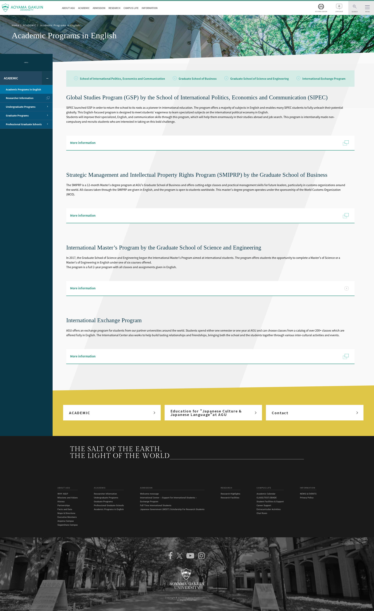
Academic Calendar (266, 494)
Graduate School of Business (198, 79)
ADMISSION (99, 8)
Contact (280, 412)
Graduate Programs (103, 501)
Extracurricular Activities (269, 509)
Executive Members (67, 517)
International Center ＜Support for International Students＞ (168, 497)
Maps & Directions (66, 513)
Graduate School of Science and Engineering (259, 79)
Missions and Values (67, 497)
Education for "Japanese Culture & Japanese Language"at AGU (206, 412)
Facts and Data (64, 509)
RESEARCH (114, 8)
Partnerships (63, 505)
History (60, 501)
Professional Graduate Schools (109, 505)
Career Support (264, 505)
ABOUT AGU (68, 8)
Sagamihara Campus (67, 525)
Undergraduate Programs (106, 497)
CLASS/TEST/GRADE (267, 497)
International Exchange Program (324, 79)
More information (83, 143)
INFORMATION (150, 8)
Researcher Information (105, 494)
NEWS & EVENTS (308, 494)
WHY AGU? (62, 494)
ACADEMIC (84, 8)
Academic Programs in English (109, 509)
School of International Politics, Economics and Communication (122, 79)
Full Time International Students (155, 505)
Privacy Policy (306, 497)
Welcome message (149, 494)
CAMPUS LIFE (130, 8)
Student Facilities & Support (270, 501)
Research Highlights (230, 494)
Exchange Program (149, 501)
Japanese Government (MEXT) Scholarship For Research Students (172, 509)
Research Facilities (230, 497)
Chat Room (262, 513)
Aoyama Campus (65, 521)
